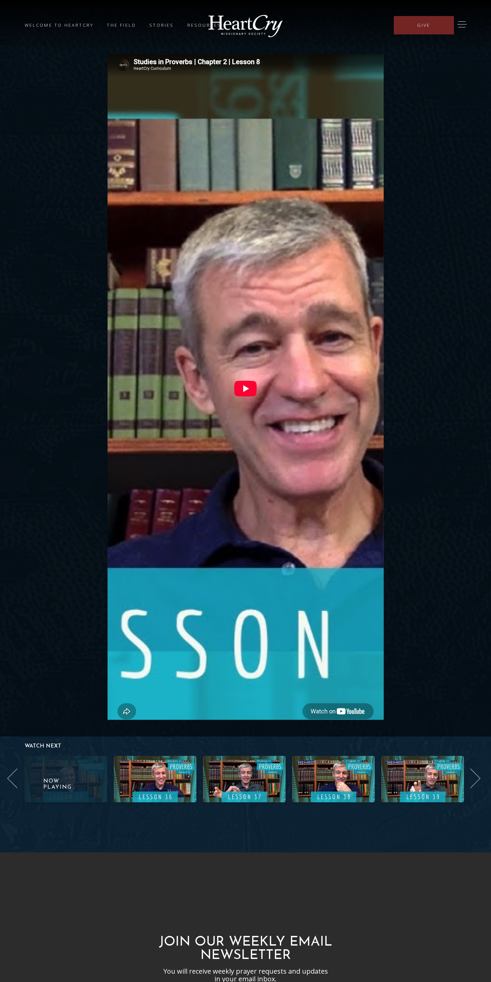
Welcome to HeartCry (59, 25)
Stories (161, 25)
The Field (121, 25)
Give (424, 25)
